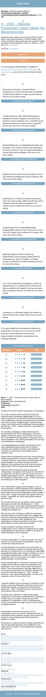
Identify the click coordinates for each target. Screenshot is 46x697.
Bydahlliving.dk (7, 72)
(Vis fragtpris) (14, 49)
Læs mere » (23, 54)
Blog (16, 694)
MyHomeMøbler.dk (30, 69)
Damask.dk (5, 69)
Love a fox (23, 3)
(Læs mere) (13, 45)
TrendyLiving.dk (16, 69)
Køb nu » (23, 61)
